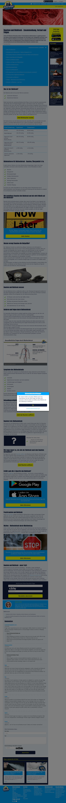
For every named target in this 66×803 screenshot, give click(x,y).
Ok (33, 405)
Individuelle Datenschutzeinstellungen (33, 408)
